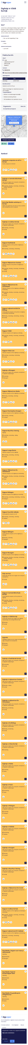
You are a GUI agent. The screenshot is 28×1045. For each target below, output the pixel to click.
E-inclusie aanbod (5, 1025)
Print (5, 143)
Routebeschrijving (14, 123)
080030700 (7, 70)
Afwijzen (6, 1041)
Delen (11, 143)
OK (12, 1041)
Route (5, 65)
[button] (14, 126)
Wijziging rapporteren (8, 140)
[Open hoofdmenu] (25, 2)
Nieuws (22, 1025)
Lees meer (4, 1039)
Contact (4, 1027)
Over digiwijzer (15, 1025)
